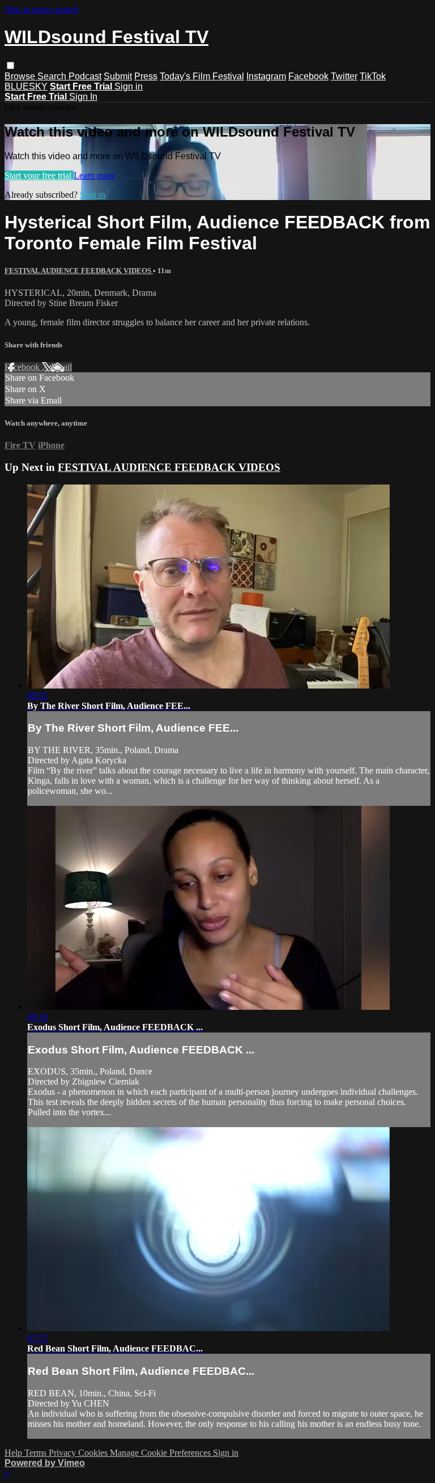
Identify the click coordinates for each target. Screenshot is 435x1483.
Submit (118, 76)
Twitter (344, 76)
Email (61, 367)
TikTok (373, 76)
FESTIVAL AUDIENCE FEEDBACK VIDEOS (79, 270)
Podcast (85, 76)
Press (145, 76)
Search (53, 76)
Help (14, 1452)
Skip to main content (41, 9)
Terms (36, 1452)
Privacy (63, 1452)
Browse (21, 76)
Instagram (266, 76)
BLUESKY (26, 86)
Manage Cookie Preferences (161, 1452)
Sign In (83, 96)
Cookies (94, 1452)
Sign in (128, 86)
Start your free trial (39, 175)
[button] (10, 65)
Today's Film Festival (202, 76)
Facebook (308, 76)
